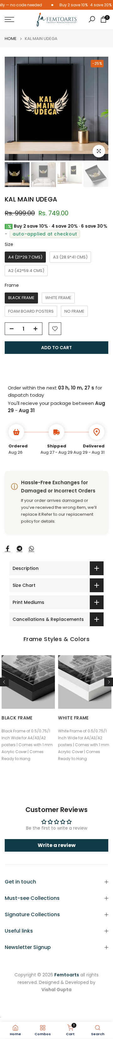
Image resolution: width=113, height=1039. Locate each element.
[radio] (25, 257)
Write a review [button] (57, 845)
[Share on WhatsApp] (31, 549)
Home (11, 39)
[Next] (108, 682)
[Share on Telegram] (19, 549)
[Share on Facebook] (7, 549)
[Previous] (4, 682)
